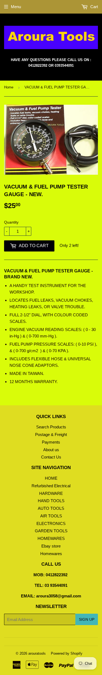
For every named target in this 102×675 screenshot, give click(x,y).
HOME (51, 478)
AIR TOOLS (51, 516)
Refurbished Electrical (51, 485)
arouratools (37, 653)
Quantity (11, 222)
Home (8, 87)
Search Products (51, 427)
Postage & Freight (51, 434)
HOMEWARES (51, 538)
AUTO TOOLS (51, 508)
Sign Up (86, 619)
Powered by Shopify (66, 653)
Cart (93, 6)
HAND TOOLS (51, 500)
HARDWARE (51, 493)
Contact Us (51, 457)
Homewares (51, 553)
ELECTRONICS (51, 523)
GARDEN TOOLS (51, 530)
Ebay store (51, 546)
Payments (51, 442)
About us (51, 449)
